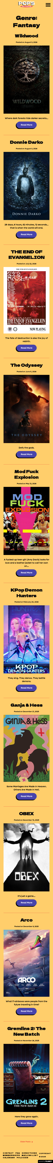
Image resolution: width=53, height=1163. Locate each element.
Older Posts (25, 1142)
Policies (22, 1158)
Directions (29, 1153)
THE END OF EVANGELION (27, 254)
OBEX (26, 813)
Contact (8, 1153)
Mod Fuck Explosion (26, 474)
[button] (48, 5)
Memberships (11, 1155)
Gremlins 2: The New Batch (26, 1031)
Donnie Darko (26, 142)
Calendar (9, 1158)
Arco (26, 920)
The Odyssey (26, 365)
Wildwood (26, 36)
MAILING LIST (30, 1155)
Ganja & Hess (27, 705)
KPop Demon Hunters (26, 592)
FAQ (17, 1153)
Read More (26, 125)
